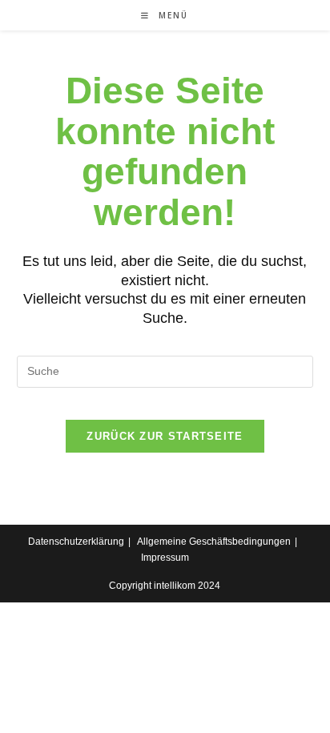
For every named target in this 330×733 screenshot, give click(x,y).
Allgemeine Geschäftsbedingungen (214, 541)
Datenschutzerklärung (76, 541)
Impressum (165, 557)
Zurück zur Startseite (165, 436)
